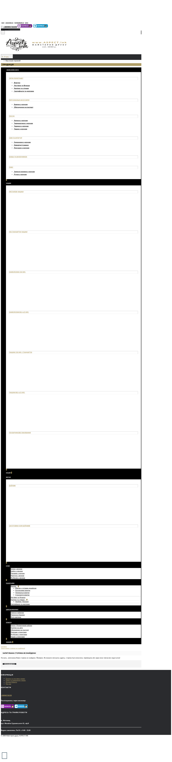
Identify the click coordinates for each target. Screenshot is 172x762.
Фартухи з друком (17, 576)
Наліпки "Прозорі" (22, 602)
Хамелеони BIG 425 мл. (19, 312)
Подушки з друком (21, 148)
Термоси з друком (21, 126)
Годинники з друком (22, 142)
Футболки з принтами (19, 634)
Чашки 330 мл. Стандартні (20, 352)
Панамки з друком (18, 573)
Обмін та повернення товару (16, 680)
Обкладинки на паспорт (23, 107)
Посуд (12, 116)
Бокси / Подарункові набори (21, 625)
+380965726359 (6, 695)
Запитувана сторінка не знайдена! (13, 648)
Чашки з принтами (18, 637)
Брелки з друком (21, 104)
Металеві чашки (16, 192)
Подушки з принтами (19, 632)
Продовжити (9, 664)
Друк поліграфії (16, 78)
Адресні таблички (17, 613)
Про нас (8, 684)
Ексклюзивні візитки (22, 590)
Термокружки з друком (23, 123)
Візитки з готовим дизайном (25, 588)
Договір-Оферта (11, 682)
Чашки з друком (20, 129)
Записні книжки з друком (24, 172)
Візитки (17, 83)
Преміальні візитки (22, 593)
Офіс (11, 167)
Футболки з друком (18, 578)
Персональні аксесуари (19, 100)
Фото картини (16, 617)
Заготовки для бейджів (19, 526)
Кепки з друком (16, 569)
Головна (4, 646)
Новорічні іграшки (21, 145)
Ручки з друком (20, 174)
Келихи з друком (21, 120)
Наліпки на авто (17, 628)
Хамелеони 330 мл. (17, 272)
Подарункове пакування (20, 433)
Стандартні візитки (22, 595)
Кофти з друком (17, 571)
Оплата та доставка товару (15, 679)
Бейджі (12, 486)
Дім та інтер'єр (15, 138)
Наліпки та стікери (21, 88)
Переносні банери (18, 615)
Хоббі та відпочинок (18, 157)
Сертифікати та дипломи (24, 91)
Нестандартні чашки (18, 232)
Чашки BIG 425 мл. (17, 392)
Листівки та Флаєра (22, 85)
